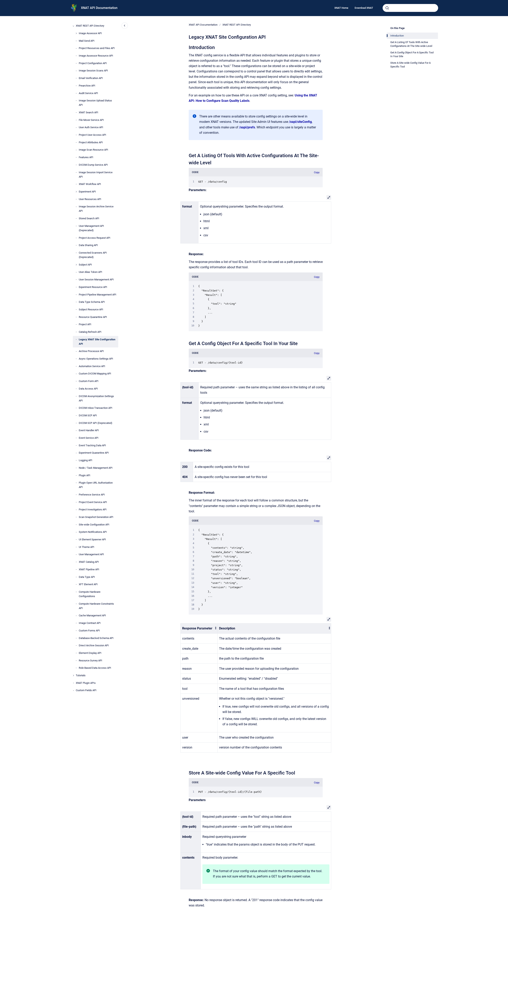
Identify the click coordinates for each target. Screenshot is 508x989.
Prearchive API (87, 85)
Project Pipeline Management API (97, 294)
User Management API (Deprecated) (91, 228)
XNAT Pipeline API (89, 569)
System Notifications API (93, 532)
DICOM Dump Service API (93, 164)
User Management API (91, 554)
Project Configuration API (93, 63)
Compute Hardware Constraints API (96, 606)
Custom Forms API (89, 630)
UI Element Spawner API (92, 539)
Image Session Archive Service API (96, 209)
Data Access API (88, 388)
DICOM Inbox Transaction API (95, 408)
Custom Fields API (86, 690)
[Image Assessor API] (76, 33)
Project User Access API (92, 135)
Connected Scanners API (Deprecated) (93, 255)
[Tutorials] (73, 675)
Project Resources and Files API (97, 48)
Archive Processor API (91, 351)
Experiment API (87, 191)
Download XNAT (364, 7)
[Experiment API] (76, 191)
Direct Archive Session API (94, 645)
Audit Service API (88, 93)
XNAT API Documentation (99, 8)
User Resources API (90, 199)
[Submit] (387, 8)
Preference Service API (92, 494)
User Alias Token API (90, 272)
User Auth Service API (91, 127)
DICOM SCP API (88, 415)
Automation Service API (92, 366)
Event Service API (88, 438)
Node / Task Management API (96, 467)
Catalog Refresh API (90, 331)
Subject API (85, 264)
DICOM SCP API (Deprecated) (95, 422)
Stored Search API (89, 218)
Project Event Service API (93, 502)
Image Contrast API (90, 623)
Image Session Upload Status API (95, 103)
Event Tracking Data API (92, 445)
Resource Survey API (90, 660)
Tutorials (81, 675)
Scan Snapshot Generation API (96, 517)
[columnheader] (198, 628)
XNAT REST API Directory (90, 25)
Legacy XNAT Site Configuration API (97, 341)
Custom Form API (88, 381)
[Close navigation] (124, 25)
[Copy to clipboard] (187, 47)
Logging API (85, 460)
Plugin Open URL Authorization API (96, 485)
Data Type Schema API (92, 302)
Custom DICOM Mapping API (95, 373)
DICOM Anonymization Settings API (96, 398)
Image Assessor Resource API (96, 55)
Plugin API (84, 475)
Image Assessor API (90, 33)
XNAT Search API (88, 112)
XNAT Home (341, 7)
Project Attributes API (91, 142)
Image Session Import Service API (96, 174)
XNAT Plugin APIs (86, 682)
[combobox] (410, 8)
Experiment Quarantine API (94, 452)
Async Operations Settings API (96, 358)
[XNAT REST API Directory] (73, 26)
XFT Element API (88, 584)
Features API (86, 157)
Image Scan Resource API (93, 149)
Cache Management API (92, 615)
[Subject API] (76, 264)
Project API (85, 324)
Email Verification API (91, 78)
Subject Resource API (91, 309)
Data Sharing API (88, 245)
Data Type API (87, 576)
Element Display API (90, 652)
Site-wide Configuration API (94, 524)
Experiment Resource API (93, 287)
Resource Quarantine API (93, 317)
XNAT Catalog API (89, 562)
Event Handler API (89, 430)
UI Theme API (86, 546)
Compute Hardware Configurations (89, 594)
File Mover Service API (91, 119)
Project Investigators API (93, 509)
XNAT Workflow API (90, 184)
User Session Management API (96, 279)
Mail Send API (86, 40)
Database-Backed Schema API (96, 638)
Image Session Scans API (93, 70)
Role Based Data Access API (95, 668)
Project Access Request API (94, 237)
